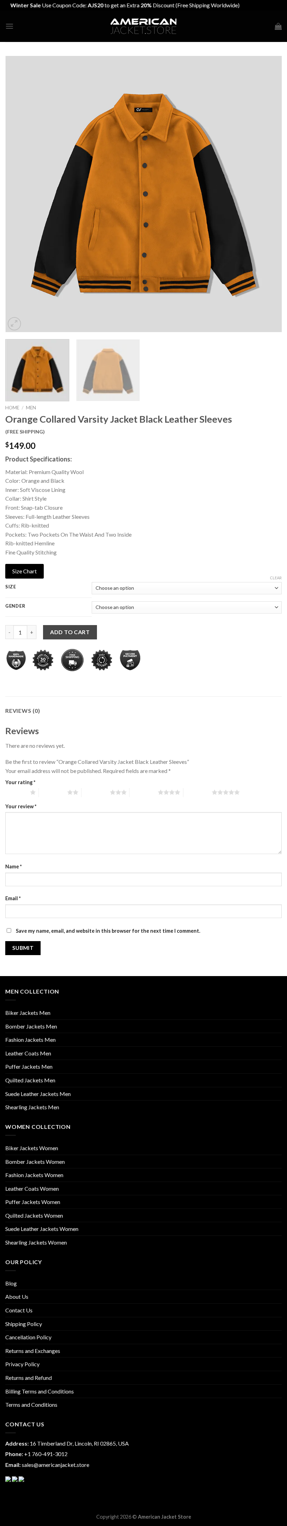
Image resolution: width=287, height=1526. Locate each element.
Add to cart (70, 632)
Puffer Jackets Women (32, 1201)
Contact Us (19, 1310)
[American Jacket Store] (143, 26)
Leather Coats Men (28, 1053)
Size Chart (24, 571)
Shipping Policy (23, 1323)
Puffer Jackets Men (28, 1066)
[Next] (267, 194)
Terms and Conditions (31, 1404)
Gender (15, 606)
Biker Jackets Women (31, 1148)
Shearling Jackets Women (36, 1242)
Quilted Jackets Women (34, 1215)
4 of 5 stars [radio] (144, 792)
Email (13, 898)
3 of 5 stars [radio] (96, 792)
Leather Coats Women (32, 1188)
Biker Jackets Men (27, 1012)
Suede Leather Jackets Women (41, 1228)
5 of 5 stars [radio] (197, 792)
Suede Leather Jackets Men (38, 1093)
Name (13, 866)
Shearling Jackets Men (32, 1107)
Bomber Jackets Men (31, 1026)
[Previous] (19, 194)
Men (31, 407)
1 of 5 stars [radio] (16, 792)
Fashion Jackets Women (34, 1175)
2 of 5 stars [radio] (53, 792)
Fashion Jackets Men (30, 1039)
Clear (276, 577)
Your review (20, 806)
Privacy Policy (22, 1364)
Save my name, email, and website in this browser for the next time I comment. (108, 931)
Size (10, 587)
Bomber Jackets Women (35, 1161)
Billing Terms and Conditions (39, 1391)
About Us (16, 1296)
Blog (11, 1283)
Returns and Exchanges (32, 1350)
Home (12, 407)
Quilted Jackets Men (30, 1080)
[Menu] (9, 26)
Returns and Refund (28, 1377)
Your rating (20, 782)
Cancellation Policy (28, 1337)
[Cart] (278, 26)
